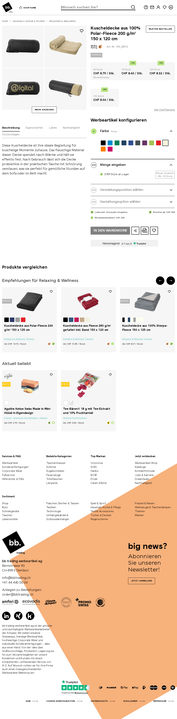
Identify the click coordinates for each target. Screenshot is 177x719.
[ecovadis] (31, 602)
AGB (28, 701)
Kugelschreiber (55, 471)
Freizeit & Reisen (145, 503)
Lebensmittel (10, 519)
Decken (30, 339)
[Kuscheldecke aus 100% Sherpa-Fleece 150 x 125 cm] (147, 302)
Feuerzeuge (53, 475)
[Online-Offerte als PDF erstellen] (145, 231)
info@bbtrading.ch (16, 578)
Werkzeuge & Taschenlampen (153, 507)
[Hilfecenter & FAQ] (100, 688)
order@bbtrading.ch (17, 594)
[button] (160, 280)
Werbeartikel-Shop (146, 463)
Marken (139, 515)
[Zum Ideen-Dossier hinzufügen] (154, 231)
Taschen (7, 515)
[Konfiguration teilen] (135, 231)
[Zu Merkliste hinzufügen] (82, 31)
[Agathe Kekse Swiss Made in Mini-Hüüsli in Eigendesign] (29, 385)
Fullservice (8, 475)
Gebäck (43, 418)
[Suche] (132, 6)
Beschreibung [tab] (11, 128)
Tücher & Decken (101, 515)
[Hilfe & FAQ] (146, 7)
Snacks (8, 418)
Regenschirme (99, 519)
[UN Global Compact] (100, 602)
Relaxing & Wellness (14, 339)
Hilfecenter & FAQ (13, 479)
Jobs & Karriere (144, 475)
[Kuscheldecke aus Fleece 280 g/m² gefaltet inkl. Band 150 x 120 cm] (88, 302)
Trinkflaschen (54, 479)
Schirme (51, 467)
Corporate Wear (12, 471)
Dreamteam (142, 479)
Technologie (53, 511)
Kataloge (140, 467)
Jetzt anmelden (141, 581)
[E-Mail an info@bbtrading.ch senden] (152, 7)
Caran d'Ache (99, 483)
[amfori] (10, 602)
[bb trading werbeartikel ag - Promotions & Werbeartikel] (7, 7)
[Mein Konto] (158, 7)
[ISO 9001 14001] (66, 602)
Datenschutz (99, 701)
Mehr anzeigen (44, 110)
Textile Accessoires (102, 511)
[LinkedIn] (6, 616)
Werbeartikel (10, 463)
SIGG (94, 467)
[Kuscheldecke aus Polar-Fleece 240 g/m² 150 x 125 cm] (29, 302)
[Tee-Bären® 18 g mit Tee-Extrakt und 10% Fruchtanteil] (88, 385)
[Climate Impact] (50, 602)
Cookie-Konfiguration (60, 701)
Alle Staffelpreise (164, 110)
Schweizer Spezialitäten (25, 418)
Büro (5, 507)
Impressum (159, 701)
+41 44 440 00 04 (15, 582)
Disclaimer (130, 701)
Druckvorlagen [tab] (11, 134)
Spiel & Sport (98, 503)
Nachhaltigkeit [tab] (71, 128)
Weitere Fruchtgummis (75, 418)
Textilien (51, 507)
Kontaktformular (145, 471)
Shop (5, 503)
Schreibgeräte (10, 511)
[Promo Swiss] (83, 602)
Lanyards (52, 483)
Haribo (95, 471)
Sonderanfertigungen (15, 467)
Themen (140, 511)
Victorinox (97, 463)
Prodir (94, 479)
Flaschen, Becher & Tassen (62, 503)
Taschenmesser (56, 463)
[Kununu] (30, 616)
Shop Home (29, 8)
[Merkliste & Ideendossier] (164, 7)
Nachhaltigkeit (143, 483)
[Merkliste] (51, 291)
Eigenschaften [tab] (34, 128)
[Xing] (18, 616)
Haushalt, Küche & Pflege (106, 507)
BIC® (94, 475)
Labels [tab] (53, 128)
